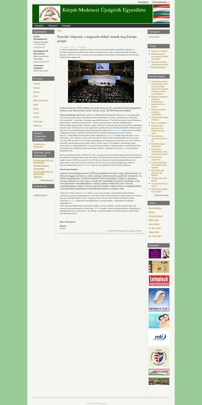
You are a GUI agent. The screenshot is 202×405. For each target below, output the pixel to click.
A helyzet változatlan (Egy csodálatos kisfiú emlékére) (159, 164)
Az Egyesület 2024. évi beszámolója (43, 172)
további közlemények (46, 180)
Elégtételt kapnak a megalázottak (158, 144)
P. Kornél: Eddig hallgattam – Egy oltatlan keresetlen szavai (157, 129)
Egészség (36, 87)
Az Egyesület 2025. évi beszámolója (43, 161)
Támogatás (66, 25)
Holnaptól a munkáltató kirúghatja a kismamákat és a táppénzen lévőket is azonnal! (159, 101)
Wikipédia (87, 165)
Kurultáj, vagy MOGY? (159, 51)
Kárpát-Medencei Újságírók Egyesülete (104, 9)
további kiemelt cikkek (161, 195)
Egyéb (35, 96)
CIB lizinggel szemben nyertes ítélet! (159, 190)
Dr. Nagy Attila (155, 228)
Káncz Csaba (154, 220)
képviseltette (116, 130)
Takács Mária (154, 232)
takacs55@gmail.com (41, 61)
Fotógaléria (39, 25)
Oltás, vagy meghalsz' (159, 122)
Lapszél (36, 112)
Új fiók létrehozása (159, 2)
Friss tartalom (154, 36)
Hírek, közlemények (40, 100)
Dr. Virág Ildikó (155, 236)
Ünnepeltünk (38, 168)
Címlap (59, 30)
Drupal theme (90, 403)
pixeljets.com (102, 403)
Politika (36, 117)
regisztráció (122, 231)
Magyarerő (53, 25)
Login (168, 2)
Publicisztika (38, 121)
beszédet (97, 208)
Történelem (37, 125)
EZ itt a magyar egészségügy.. (156, 158)
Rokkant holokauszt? (158, 67)
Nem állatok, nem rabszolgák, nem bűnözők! (157, 172)
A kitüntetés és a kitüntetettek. (39, 145)
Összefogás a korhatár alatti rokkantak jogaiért (159, 62)
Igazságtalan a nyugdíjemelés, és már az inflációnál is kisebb (159, 151)
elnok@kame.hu (39, 47)
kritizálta (83, 193)
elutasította (111, 135)
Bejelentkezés (143, 2)
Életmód (36, 92)
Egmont (152, 212)
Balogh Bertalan (155, 208)
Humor (35, 104)
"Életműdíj (37, 177)
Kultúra (36, 108)
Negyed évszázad (41, 165)
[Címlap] (49, 14)
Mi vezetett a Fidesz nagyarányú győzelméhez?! (158, 111)
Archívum (36, 83)
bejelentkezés (131, 231)
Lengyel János (154, 224)
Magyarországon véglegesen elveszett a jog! (159, 138)
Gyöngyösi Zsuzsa (156, 216)
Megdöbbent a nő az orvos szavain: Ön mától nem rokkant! (159, 56)
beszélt (71, 200)
